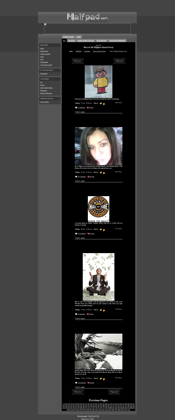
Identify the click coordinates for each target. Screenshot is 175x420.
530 (116, 406)
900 (68, 410)
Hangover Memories (46, 93)
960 (83, 410)
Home (42, 48)
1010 (96, 410)
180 (101, 404)
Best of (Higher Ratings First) (118, 51)
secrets (83, 112)
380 (79, 406)
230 (113, 404)
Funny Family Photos (46, 88)
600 (133, 406)
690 (83, 408)
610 (63, 408)
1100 (125, 410)
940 (78, 410)
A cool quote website (46, 65)
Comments (87, 51)
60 (73, 404)
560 (123, 406)
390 (81, 406)
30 (68, 404)
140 (91, 404)
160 (96, 404)
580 (129, 406)
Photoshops (43, 90)
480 (103, 406)
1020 (99, 410)
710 (89, 408)
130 (88, 404)
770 (103, 408)
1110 (128, 410)
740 (96, 408)
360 (73, 406)
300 (131, 404)
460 (99, 406)
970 (85, 410)
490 (106, 406)
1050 (109, 410)
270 (123, 404)
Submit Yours (44, 51)
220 (111, 404)
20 (66, 404)
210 (108, 404)
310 (133, 404)
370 (76, 406)
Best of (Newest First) (99, 51)
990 (90, 410)
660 (76, 408)
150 (93, 404)
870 (129, 408)
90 (78, 404)
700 (86, 408)
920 (73, 410)
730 (93, 408)
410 (86, 406)
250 (118, 404)
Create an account (45, 54)
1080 (119, 410)
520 (113, 406)
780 (106, 408)
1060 (112, 410)
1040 (106, 410)
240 (116, 404)
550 (121, 406)
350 (71, 406)
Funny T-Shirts (44, 102)
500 (109, 406)
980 (88, 410)
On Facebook (44, 62)
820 (116, 408)
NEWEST (79, 51)
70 (75, 404)
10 (64, 404)
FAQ (41, 59)
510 (111, 406)
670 (79, 408)
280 (126, 404)
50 (71, 404)
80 (77, 404)
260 (121, 404)
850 (123, 408)
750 (99, 408)
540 (119, 406)
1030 (103, 410)
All (41, 82)
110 (83, 404)
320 (63, 406)
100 (81, 404)
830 (119, 408)
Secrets (42, 85)
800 (111, 408)
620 (66, 408)
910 (70, 410)
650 (73, 408)
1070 (115, 410)
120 (86, 404)
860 (126, 408)
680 (81, 408)
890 (133, 408)
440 (93, 406)
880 (131, 408)
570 (126, 406)
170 (98, 404)
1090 (122, 410)
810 (113, 408)
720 (91, 408)
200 (106, 404)
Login (42, 57)
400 (83, 406)
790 (109, 408)
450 (96, 406)
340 (69, 406)
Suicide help (43, 73)
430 (91, 406)
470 (101, 406)
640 (71, 408)
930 (75, 410)
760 (101, 408)
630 (69, 408)
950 (80, 410)
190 (103, 404)
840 (121, 408)
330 (66, 406)
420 (89, 406)
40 (69, 404)
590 (131, 406)
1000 (93, 410)
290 (128, 404)
